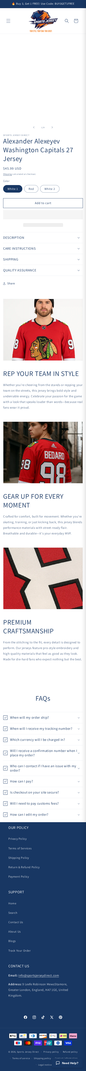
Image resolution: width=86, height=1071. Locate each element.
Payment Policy (18, 876)
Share (11, 283)
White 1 (13, 189)
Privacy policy (51, 1051)
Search (13, 913)
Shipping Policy (18, 858)
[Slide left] (33, 127)
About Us (14, 931)
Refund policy (70, 1051)
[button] (43, 215)
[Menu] (8, 21)
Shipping (7, 174)
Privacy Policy (17, 839)
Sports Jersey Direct (28, 1051)
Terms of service (21, 1058)
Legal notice (45, 1064)
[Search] (66, 21)
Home (12, 903)
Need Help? (70, 1063)
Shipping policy (42, 1058)
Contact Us (15, 922)
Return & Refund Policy (23, 867)
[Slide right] (52, 127)
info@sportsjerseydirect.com (38, 975)
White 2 (49, 189)
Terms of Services (20, 848)
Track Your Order (19, 950)
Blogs (12, 941)
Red (31, 189)
